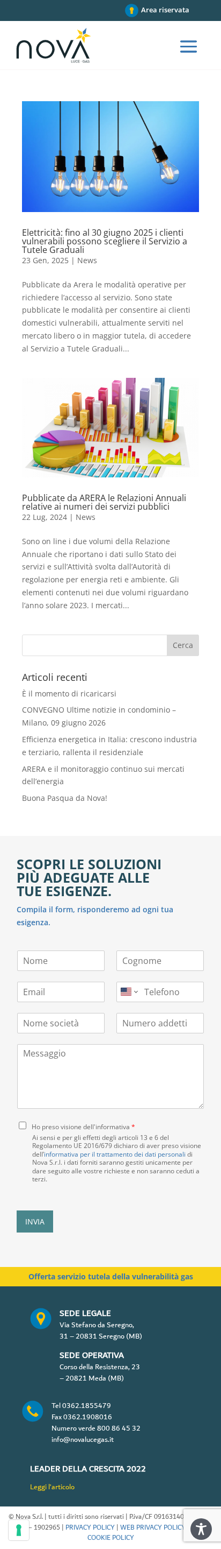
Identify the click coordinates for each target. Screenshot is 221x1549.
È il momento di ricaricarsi (69, 693)
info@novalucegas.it (82, 1440)
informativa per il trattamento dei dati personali (115, 1154)
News (87, 260)
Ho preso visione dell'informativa (83, 1126)
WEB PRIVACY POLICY (153, 1527)
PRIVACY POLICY (90, 1527)
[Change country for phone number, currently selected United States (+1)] (128, 992)
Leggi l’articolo (52, 1487)
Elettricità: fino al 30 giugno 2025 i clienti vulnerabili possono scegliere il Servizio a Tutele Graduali (104, 241)
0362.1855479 (86, 1406)
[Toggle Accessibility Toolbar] (201, 1529)
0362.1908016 (87, 1417)
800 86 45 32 (119, 1428)
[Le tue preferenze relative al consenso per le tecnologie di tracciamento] (19, 1530)
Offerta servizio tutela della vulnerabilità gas (110, 1276)
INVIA (35, 1221)
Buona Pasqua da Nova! (64, 798)
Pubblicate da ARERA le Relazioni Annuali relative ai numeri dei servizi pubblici (104, 502)
